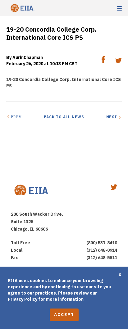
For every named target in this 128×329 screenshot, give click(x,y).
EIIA (21, 8)
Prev (16, 117)
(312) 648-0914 (101, 250)
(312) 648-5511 (101, 257)
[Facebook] (104, 62)
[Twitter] (118, 62)
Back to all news (64, 117)
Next (111, 117)
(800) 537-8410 (101, 243)
